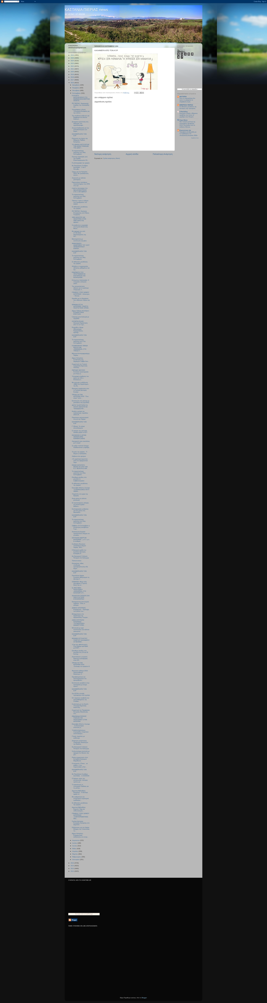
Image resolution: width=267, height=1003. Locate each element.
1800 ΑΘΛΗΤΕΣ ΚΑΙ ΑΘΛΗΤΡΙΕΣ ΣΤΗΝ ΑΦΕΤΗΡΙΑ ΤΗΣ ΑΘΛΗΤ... (79, 220)
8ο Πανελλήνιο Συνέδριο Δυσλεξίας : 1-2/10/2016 (80, 775)
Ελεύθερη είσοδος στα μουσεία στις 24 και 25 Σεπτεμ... (80, 652)
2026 (72, 55)
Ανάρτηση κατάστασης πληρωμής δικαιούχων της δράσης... (80, 742)
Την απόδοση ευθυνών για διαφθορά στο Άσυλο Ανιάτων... (80, 117)
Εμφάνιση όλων (195, 137)
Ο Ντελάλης (183, 111)
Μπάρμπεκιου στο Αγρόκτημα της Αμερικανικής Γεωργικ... (80, 615)
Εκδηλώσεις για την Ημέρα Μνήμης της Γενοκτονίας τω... (80, 829)
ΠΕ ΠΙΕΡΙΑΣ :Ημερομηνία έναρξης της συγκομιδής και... (80, 105)
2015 (72, 863)
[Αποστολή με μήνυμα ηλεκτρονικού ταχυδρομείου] (135, 93)
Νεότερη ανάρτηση (102, 154)
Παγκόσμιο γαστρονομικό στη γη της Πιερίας (80, 418)
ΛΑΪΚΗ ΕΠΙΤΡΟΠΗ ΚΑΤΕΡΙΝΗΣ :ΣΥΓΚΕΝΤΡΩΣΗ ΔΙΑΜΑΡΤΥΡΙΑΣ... (78, 622)
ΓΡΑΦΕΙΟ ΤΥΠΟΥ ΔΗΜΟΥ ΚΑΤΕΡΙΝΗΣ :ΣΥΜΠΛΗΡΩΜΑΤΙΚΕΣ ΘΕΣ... (80, 816)
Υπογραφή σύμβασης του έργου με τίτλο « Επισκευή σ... (80, 378)
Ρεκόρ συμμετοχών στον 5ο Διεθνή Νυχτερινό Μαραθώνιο (80, 759)
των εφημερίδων (193, 89)
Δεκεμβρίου (76, 85)
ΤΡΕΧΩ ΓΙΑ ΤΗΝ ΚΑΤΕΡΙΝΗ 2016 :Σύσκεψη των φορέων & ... (81, 665)
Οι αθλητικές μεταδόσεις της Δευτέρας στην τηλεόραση (187, 107)
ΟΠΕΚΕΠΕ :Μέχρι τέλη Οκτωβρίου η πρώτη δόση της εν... (79, 583)
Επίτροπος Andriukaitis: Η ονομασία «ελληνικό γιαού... (80, 281)
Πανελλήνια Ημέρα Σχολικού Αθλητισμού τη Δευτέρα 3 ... (80, 577)
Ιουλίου (74, 843)
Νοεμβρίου (76, 88)
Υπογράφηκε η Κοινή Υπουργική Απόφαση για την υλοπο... (80, 111)
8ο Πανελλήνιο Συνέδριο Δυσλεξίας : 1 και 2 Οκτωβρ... (80, 167)
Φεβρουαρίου (76, 857)
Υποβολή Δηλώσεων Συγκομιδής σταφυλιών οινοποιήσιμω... (80, 731)
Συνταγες (78, 914)
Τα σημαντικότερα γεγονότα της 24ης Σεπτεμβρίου (79, 521)
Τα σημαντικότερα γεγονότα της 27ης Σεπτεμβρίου (79, 341)
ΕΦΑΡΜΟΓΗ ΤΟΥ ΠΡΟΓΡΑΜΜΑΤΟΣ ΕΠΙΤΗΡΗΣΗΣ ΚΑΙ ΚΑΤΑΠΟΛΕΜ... (79, 275)
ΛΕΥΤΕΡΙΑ (183, 96)
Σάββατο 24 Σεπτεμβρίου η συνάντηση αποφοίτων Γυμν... (81, 527)
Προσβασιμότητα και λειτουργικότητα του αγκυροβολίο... (79, 678)
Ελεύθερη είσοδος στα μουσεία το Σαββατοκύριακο (79, 479)
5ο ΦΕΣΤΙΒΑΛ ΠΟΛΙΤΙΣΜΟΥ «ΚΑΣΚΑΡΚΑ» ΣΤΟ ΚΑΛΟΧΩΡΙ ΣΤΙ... (79, 590)
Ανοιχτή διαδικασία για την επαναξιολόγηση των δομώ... (80, 129)
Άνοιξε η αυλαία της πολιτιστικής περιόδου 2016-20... (80, 413)
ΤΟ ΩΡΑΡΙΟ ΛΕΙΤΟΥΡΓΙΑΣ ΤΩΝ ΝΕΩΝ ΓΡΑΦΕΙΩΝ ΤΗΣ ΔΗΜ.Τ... (80, 146)
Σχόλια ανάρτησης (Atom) (111, 158)
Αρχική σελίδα (132, 154)
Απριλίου (75, 851)
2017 (72, 80)
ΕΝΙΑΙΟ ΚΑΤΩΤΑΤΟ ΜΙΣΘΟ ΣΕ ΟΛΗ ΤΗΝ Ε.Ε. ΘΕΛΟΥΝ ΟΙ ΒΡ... (80, 466)
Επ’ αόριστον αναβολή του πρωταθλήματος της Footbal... (80, 699)
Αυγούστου (76, 840)
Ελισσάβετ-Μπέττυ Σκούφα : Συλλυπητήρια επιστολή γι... (81, 725)
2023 (72, 63)
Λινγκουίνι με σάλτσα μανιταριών (79, 178)
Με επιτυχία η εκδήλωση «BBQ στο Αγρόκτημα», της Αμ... (80, 384)
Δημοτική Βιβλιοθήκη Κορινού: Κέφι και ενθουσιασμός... (78, 809)
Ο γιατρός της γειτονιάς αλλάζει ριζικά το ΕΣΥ (79, 431)
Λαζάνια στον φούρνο (79, 456)
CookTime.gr (89, 914)
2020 (72, 71)
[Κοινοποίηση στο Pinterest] (143, 93)
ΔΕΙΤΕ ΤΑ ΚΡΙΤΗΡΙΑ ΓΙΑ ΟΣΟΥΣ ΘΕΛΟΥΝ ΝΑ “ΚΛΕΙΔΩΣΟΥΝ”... (80, 406)
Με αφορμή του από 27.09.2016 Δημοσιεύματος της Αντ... (79, 234)
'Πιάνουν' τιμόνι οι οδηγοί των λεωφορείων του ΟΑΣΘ (80, 202)
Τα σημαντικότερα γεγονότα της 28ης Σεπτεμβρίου (79, 257)
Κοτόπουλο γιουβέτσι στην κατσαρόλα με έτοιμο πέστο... (80, 684)
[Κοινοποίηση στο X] (139, 93)
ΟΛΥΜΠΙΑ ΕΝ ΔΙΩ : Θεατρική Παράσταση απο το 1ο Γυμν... (80, 323)
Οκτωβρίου (76, 90)
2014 (72, 865)
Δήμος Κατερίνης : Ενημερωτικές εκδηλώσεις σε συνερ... (80, 835)
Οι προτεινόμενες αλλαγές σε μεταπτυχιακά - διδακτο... (80, 504)
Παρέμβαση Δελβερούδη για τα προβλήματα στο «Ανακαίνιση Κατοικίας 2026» (188, 133)
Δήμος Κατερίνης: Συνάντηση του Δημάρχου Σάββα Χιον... (80, 359)
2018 (72, 77)
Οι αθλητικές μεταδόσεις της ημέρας (80, 207)
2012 (72, 871)
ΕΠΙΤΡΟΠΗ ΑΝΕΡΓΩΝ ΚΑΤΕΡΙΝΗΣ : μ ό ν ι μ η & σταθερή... (80, 539)
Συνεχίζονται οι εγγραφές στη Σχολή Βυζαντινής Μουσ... (80, 226)
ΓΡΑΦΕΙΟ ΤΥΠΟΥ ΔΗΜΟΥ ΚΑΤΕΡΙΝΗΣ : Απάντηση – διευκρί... (80, 294)
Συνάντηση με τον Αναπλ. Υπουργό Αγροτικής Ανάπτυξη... (80, 705)
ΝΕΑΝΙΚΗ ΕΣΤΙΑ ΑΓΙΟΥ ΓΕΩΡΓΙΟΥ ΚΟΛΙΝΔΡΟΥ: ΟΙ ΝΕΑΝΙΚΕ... (81, 640)
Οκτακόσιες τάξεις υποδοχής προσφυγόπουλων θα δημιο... (80, 566)
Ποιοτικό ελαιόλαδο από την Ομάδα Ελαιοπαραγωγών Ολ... (80, 158)
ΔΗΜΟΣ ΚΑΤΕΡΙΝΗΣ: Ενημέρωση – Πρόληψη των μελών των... (80, 609)
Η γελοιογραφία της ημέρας (81, 163)
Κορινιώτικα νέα (185, 130)
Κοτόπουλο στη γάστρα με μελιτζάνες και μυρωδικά (80, 401)
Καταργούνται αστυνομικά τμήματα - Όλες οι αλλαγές (80, 603)
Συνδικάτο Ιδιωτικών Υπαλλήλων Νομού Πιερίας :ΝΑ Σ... (79, 545)
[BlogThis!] (137, 93)
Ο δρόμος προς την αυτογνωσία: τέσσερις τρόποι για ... (80, 780)
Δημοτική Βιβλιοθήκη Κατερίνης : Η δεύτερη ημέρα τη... (80, 792)
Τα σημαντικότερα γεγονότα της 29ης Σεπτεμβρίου (79, 196)
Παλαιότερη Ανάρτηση (163, 154)
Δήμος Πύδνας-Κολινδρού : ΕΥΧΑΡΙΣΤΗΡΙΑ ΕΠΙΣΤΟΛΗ (81, 312)
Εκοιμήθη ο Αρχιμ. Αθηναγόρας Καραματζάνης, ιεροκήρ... (78, 330)
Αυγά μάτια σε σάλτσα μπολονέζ (79, 499)
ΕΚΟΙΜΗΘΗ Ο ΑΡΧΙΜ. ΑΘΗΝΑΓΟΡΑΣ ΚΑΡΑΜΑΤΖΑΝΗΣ (79, 436)
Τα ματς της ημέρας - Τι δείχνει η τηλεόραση (79, 452)
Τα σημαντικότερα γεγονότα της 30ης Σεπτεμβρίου (79, 152)
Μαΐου (74, 848)
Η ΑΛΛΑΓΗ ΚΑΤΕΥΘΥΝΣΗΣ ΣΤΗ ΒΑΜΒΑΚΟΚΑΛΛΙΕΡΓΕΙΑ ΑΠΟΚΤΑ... (81, 98)
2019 (72, 74)
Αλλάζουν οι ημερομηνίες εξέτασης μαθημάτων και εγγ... (80, 268)
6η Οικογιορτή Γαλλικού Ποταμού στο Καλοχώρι (80, 557)
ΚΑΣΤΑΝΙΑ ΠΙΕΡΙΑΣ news (86, 10)
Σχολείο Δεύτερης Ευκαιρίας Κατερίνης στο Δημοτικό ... (80, 823)
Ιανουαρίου (76, 859)
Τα (182, 89)
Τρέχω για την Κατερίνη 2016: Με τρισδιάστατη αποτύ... (80, 173)
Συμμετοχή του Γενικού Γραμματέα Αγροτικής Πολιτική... (79, 365)
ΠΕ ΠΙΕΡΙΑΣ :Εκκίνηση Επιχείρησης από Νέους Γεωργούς (80, 212)
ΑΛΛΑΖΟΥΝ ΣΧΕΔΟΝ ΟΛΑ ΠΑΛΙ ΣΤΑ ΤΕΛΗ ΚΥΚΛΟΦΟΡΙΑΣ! (80, 597)
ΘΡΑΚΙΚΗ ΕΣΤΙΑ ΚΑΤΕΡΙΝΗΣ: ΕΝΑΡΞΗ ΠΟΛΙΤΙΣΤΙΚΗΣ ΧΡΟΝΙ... (81, 306)
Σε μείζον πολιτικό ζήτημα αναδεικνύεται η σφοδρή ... (80, 447)
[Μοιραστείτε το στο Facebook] (141, 93)
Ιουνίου (74, 846)
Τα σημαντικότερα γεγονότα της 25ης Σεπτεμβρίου (79, 472)
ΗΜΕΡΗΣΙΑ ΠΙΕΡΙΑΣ (186, 105)
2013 (72, 868)
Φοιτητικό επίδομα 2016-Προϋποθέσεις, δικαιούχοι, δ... (80, 672)
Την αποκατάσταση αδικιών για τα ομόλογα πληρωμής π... (80, 288)
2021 (72, 69)
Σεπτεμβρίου (76, 93)
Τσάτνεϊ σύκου (76, 560)
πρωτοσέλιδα (186, 89)
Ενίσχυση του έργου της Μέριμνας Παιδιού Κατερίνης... (80, 140)
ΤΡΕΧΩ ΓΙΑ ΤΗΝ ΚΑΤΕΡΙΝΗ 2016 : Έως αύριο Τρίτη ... (80, 396)
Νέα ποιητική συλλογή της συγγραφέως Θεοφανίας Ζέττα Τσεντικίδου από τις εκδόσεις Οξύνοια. (187, 124)
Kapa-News (183, 120)
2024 (72, 60)
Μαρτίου (75, 854)
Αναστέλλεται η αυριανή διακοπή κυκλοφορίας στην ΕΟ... (80, 658)
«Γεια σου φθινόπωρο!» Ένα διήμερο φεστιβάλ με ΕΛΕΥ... (80, 646)
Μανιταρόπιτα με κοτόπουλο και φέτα (79, 239)
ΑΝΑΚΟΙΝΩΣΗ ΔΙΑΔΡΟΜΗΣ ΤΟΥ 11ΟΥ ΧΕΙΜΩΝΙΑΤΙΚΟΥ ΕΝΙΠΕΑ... (80, 246)
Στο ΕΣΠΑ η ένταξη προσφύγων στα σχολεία (81, 694)
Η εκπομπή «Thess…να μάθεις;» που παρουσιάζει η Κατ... (80, 765)
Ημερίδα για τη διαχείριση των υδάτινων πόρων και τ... (81, 300)
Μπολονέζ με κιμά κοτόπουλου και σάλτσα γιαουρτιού (80, 629)
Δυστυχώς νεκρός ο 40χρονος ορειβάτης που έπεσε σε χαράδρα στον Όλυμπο (188, 115)
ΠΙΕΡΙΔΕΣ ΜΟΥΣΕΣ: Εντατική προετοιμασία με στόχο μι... (80, 371)
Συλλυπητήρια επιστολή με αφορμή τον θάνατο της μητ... (80, 753)
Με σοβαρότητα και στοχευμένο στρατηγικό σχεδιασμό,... (80, 798)
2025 (72, 58)
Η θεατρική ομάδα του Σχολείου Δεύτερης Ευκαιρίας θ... (79, 551)
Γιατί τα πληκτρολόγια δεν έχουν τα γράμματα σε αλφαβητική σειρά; (187, 100)
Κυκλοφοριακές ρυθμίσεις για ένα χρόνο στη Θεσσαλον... (80, 510)
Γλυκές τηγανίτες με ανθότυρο (78, 737)
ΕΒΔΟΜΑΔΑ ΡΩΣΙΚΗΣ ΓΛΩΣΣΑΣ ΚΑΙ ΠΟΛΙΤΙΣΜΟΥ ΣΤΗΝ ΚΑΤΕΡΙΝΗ (79, 718)
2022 (72, 66)
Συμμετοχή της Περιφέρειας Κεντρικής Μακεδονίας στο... (81, 711)
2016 (72, 82)
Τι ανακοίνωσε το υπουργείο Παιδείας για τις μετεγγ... (80, 786)
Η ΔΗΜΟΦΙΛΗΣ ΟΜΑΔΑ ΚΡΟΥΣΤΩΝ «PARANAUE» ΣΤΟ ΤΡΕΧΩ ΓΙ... (80, 348)
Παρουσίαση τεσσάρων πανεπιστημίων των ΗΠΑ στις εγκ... (81, 184)
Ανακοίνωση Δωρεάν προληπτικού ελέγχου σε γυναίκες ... (81, 533)
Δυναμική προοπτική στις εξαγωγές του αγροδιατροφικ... (80, 123)
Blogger (144, 998)
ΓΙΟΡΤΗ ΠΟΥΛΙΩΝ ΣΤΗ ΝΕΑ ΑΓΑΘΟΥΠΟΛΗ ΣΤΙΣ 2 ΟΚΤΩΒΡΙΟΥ (79, 190)
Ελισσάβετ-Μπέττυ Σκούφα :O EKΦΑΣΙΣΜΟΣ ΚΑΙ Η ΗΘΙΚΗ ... (81, 489)
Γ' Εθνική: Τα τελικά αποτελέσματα (78, 427)
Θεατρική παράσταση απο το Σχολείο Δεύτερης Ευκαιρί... (80, 390)
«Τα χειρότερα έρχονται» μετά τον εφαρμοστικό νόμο (80, 460)
